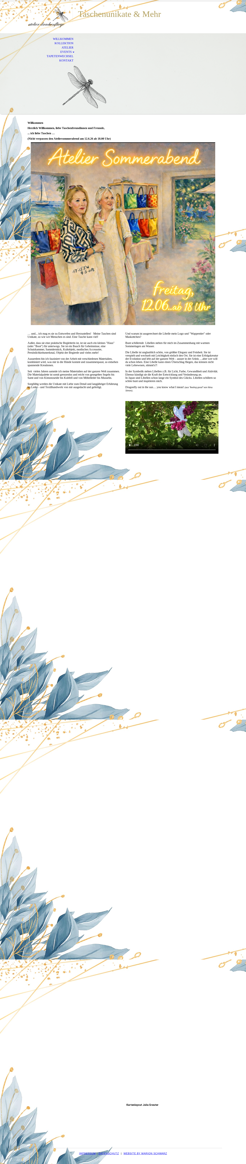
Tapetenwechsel (60, 56)
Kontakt (66, 60)
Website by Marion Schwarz (145, 1153)
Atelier (67, 47)
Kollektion (64, 43)
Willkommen (63, 38)
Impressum (87, 1153)
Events (66, 51)
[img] (48, 17)
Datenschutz (109, 1153)
